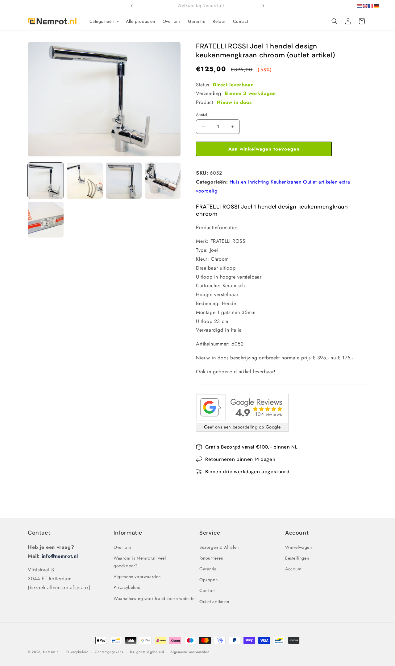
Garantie (208, 569)
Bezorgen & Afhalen (219, 547)
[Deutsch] (376, 5)
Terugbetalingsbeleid (147, 651)
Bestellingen (297, 558)
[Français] (371, 5)
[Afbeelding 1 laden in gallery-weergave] (46, 180)
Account (293, 569)
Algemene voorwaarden (137, 576)
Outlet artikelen (214, 601)
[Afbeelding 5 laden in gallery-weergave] (46, 220)
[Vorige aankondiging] (132, 6)
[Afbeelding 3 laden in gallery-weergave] (124, 180)
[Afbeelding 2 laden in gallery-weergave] (84, 180)
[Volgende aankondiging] (263, 6)
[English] (365, 5)
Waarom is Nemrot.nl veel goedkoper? (140, 562)
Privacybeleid (127, 587)
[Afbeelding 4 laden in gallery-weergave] (163, 180)
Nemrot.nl (51, 651)
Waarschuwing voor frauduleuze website (154, 598)
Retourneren (211, 558)
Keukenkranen (286, 181)
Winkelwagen (298, 547)
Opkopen (208, 580)
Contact (39, 532)
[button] (104, 21)
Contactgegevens (109, 651)
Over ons (123, 547)
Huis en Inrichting (249, 181)
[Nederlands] (360, 5)
